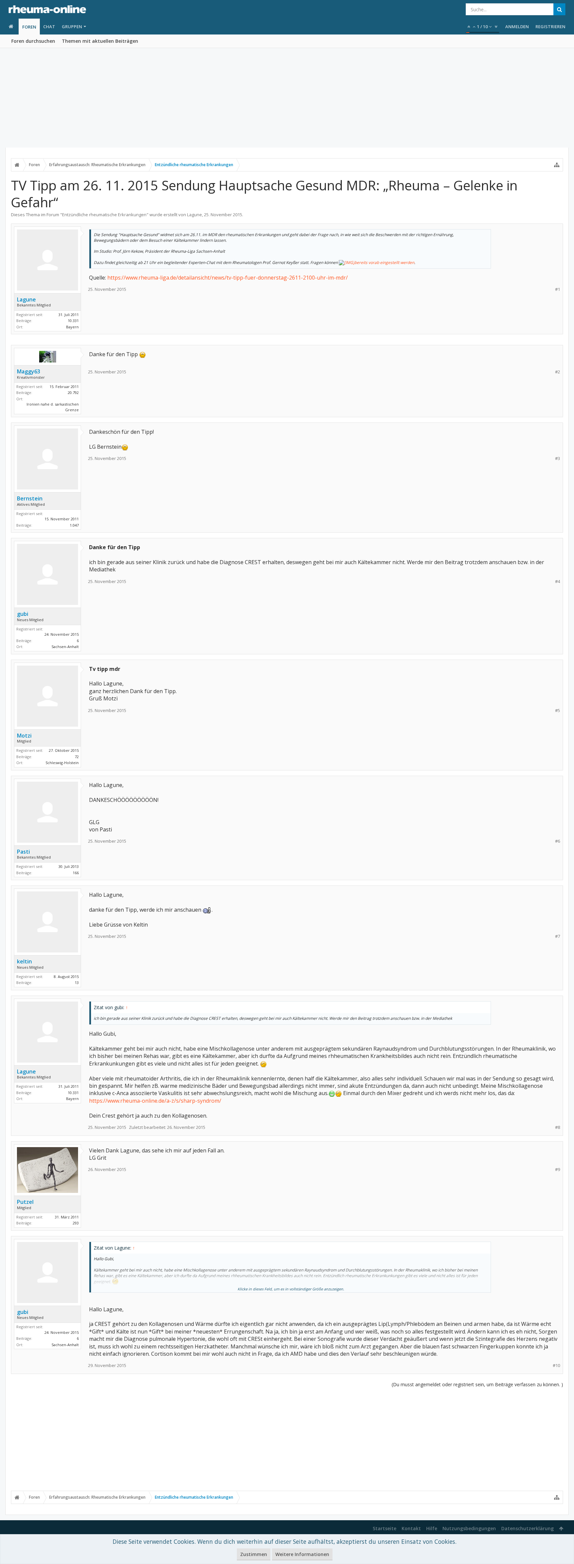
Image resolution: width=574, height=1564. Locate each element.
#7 (557, 936)
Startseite (384, 1528)
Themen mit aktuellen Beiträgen (100, 41)
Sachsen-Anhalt (65, 646)
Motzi (24, 735)
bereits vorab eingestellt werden (384, 262)
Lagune (194, 215)
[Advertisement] (287, 97)
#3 (557, 458)
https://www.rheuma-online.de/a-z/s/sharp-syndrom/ (155, 1100)
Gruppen (72, 27)
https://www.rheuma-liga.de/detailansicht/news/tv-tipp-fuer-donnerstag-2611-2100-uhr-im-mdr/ (227, 277)
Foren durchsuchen (33, 41)
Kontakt (411, 1528)
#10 (556, 1365)
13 (77, 982)
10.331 (73, 320)
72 (77, 756)
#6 (557, 841)
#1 (557, 289)
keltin (24, 961)
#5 (557, 710)
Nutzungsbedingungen (469, 1528)
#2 (557, 372)
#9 (557, 1169)
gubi (22, 614)
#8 (557, 1127)
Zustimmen (253, 1554)
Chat (49, 27)
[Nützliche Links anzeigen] (557, 165)
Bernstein (30, 498)
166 (76, 872)
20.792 (73, 392)
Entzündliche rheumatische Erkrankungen (104, 215)
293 (76, 1222)
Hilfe (431, 1528)
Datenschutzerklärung (527, 1528)
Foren (29, 27)
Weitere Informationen (302, 1554)
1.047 (74, 525)
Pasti (23, 851)
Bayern (72, 326)
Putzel (25, 1202)
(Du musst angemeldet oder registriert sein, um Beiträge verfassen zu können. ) (477, 1384)
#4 (557, 581)
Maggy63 (28, 371)
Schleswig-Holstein (62, 762)
